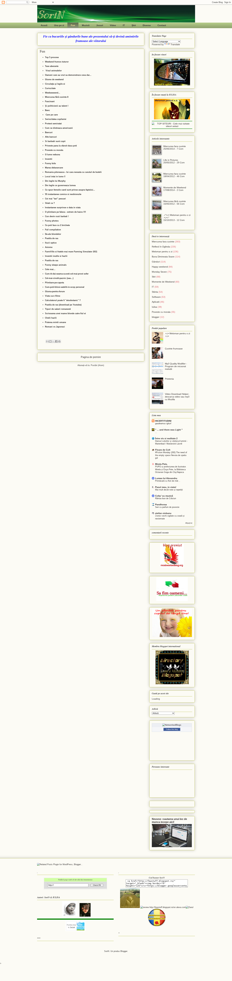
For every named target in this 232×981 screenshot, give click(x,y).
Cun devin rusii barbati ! (57, 216)
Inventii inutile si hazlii (56, 256)
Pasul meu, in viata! (165, 487)
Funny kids (50, 163)
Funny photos (52, 221)
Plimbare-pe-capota (54, 282)
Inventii (49, 159)
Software (156, 297)
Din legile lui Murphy (55, 181)
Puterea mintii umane (56, 322)
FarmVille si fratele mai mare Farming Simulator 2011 (71, 251)
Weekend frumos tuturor (57, 62)
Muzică (85, 25)
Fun (73, 25)
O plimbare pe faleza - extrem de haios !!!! (65, 212)
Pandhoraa (161, 504)
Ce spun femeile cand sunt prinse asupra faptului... (70, 190)
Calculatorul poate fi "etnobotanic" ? (63, 300)
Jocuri (99, 25)
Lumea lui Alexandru (166, 478)
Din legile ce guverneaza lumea (60, 185)
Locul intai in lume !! (55, 176)
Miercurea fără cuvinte (174, 201)
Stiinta (155, 292)
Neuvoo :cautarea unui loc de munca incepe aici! (169, 820)
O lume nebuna (52, 154)
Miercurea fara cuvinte (174, 146)
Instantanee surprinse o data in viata (63, 207)
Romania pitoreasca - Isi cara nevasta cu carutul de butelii (73, 172)
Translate (175, 44)
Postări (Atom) (97, 365)
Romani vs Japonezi (55, 327)
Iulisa (154, 307)
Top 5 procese (52, 57)
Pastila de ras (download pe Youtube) (63, 305)
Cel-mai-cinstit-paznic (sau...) (59, 278)
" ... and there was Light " (169, 429)
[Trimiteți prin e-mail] (47, 341)
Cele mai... (50, 269)
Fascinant (49, 101)
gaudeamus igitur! (163, 423)
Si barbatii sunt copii (55, 141)
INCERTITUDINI (163, 421)
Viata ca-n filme (52, 296)
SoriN (50, 14)
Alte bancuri (51, 137)
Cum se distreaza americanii (59, 128)
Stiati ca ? (50, 203)
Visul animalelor (54, 70)
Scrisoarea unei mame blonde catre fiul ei (65, 313)
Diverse (147, 25)
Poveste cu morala (54, 150)
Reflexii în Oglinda (161, 246)
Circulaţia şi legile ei (55, 84)
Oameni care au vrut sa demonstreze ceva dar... (68, 75)
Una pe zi (59, 25)
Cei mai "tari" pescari (55, 198)
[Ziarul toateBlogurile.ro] (189, 907)
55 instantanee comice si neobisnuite (63, 194)
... (156, 432)
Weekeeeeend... (52, 93)
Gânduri (156, 261)
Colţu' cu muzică (164, 496)
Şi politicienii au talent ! (56, 106)
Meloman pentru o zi (162, 251)
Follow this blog (172, 729)
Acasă (44, 25)
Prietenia (169, 379)
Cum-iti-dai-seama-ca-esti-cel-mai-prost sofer (67, 274)
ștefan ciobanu (163, 513)
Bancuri (49, 132)
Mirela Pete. (161, 464)
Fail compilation (53, 229)
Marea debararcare (54, 167)
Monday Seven (159, 272)
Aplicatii (155, 302)
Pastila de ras (51, 238)
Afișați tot (188, 523)
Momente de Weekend (174, 187)
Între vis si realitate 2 (166, 438)
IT (124, 25)
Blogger (123, 951)
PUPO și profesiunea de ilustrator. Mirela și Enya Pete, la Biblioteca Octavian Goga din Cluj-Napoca (170, 469)
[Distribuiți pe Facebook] (56, 341)
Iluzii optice (51, 243)
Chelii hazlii (51, 318)
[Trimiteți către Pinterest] (59, 341)
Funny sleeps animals (55, 265)
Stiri (154, 276)
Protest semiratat (53, 123)
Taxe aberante (51, 66)
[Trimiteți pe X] (53, 341)
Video (113, 25)
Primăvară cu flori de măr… (167, 481)
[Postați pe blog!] (50, 341)
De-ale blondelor (53, 234)
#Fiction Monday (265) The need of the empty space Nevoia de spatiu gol (171, 455)
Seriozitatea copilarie (55, 119)
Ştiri (134, 25)
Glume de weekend (54, 79)
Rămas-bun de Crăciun (165, 498)
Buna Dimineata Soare (163, 256)
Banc (47, 110)
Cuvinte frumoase (174, 348)
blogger (155, 317)
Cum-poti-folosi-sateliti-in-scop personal (64, 287)
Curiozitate (50, 88)
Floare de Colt (162, 450)
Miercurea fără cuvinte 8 (56, 97)
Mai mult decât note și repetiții (169, 490)
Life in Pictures (170, 160)
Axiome (48, 247)
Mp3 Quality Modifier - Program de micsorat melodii (176, 366)
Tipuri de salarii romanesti (58, 309)
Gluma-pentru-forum (55, 291)
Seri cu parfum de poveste (167, 507)
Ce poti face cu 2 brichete (57, 225)
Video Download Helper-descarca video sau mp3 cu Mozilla (177, 397)
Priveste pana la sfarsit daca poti (61, 146)
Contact (162, 25)
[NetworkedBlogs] (171, 725)
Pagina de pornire (91, 357)
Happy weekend (160, 266)
